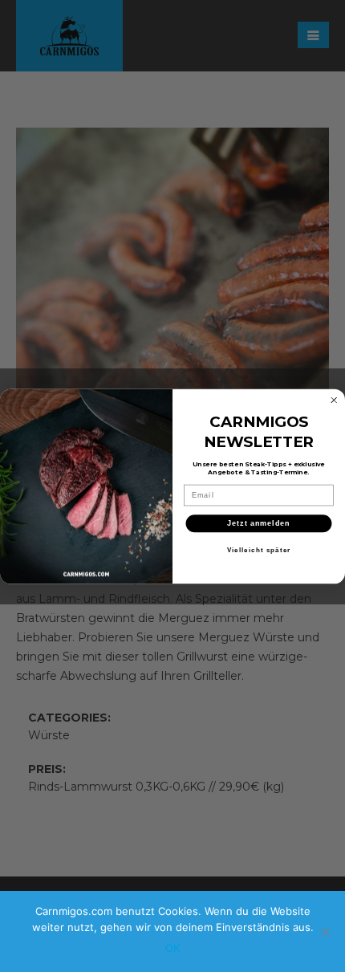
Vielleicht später (258, 549)
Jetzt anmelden (258, 523)
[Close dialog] (334, 400)
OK (172, 947)
